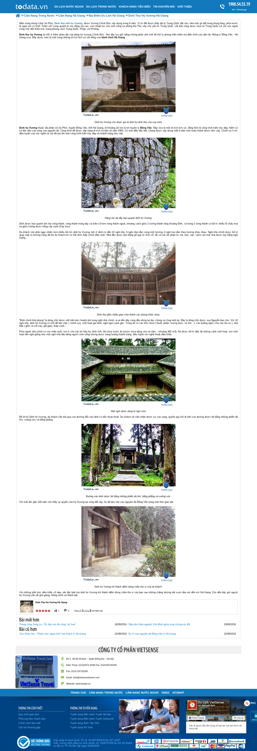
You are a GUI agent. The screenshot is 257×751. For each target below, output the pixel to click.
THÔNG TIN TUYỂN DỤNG (83, 708)
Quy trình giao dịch (28, 714)
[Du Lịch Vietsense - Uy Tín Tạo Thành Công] (149, 732)
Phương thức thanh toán (32, 718)
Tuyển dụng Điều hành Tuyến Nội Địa (90, 714)
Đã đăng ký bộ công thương (34, 741)
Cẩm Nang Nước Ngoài (142, 692)
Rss (247, 703)
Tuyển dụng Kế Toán (81, 727)
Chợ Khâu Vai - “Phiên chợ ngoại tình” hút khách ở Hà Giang (52, 633)
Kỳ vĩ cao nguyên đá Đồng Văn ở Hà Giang (152, 633)
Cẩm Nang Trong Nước (106, 692)
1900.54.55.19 (239, 4)
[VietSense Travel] (18, 15)
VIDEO (165, 692)
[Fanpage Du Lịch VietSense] (216, 732)
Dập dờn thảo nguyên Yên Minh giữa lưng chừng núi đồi (159, 624)
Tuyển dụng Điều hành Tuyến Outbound (91, 718)
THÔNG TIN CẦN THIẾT (30, 708)
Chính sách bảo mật (29, 723)
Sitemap (178, 692)
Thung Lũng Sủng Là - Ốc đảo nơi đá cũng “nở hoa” (47, 624)
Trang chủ (78, 692)
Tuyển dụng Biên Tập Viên (84, 723)
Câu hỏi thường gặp (29, 727)
